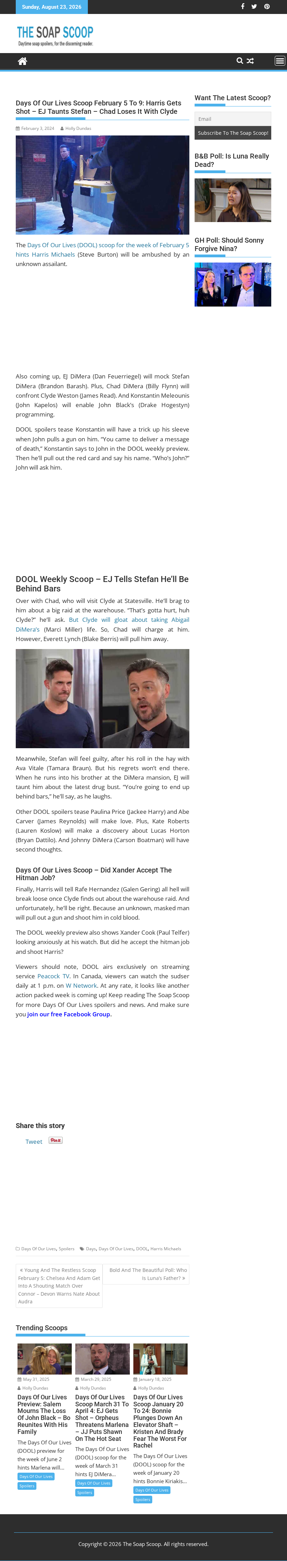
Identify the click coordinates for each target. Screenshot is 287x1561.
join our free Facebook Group (68, 1014)
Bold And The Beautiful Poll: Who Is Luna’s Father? (148, 1274)
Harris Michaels (165, 1249)
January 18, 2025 (155, 1379)
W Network (81, 985)
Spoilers (67, 1249)
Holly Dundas (78, 128)
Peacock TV (53, 976)
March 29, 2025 (95, 1379)
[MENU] (280, 61)
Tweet (34, 1140)
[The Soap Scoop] (22, 60)
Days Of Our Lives (38, 1249)
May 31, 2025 (35, 1379)
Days (91, 1249)
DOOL (142, 1249)
